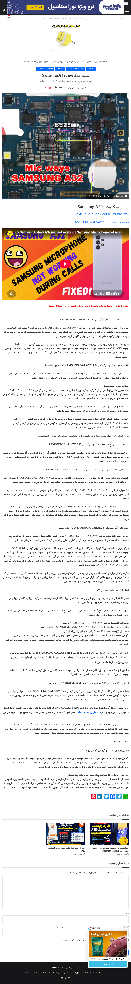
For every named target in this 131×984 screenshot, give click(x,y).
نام (127, 913)
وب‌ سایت (59, 927)
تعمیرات (96, 62)
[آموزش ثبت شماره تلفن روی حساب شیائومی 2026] (65, 834)
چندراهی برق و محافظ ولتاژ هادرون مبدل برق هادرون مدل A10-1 (65, 19)
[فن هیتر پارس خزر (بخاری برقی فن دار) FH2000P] (65, 38)
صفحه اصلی (106, 973)
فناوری (66, 973)
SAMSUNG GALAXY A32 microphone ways (102, 214)
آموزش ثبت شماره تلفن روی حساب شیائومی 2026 (66, 849)
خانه (103, 62)
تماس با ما (23, 973)
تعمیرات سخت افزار (83, 62)
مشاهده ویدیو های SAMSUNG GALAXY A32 (102, 222)
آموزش (51, 973)
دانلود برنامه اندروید (38, 973)
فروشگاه (96, 973)
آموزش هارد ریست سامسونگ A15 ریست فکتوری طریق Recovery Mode (111, 849)
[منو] (127, 10)
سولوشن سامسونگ (57, 62)
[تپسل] (9, 16)
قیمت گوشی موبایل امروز (81, 973)
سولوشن (70, 62)
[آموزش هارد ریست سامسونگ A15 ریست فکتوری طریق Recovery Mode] (109, 834)
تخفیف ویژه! (108, 964)
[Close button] (126, 928)
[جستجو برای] (4, 10)
